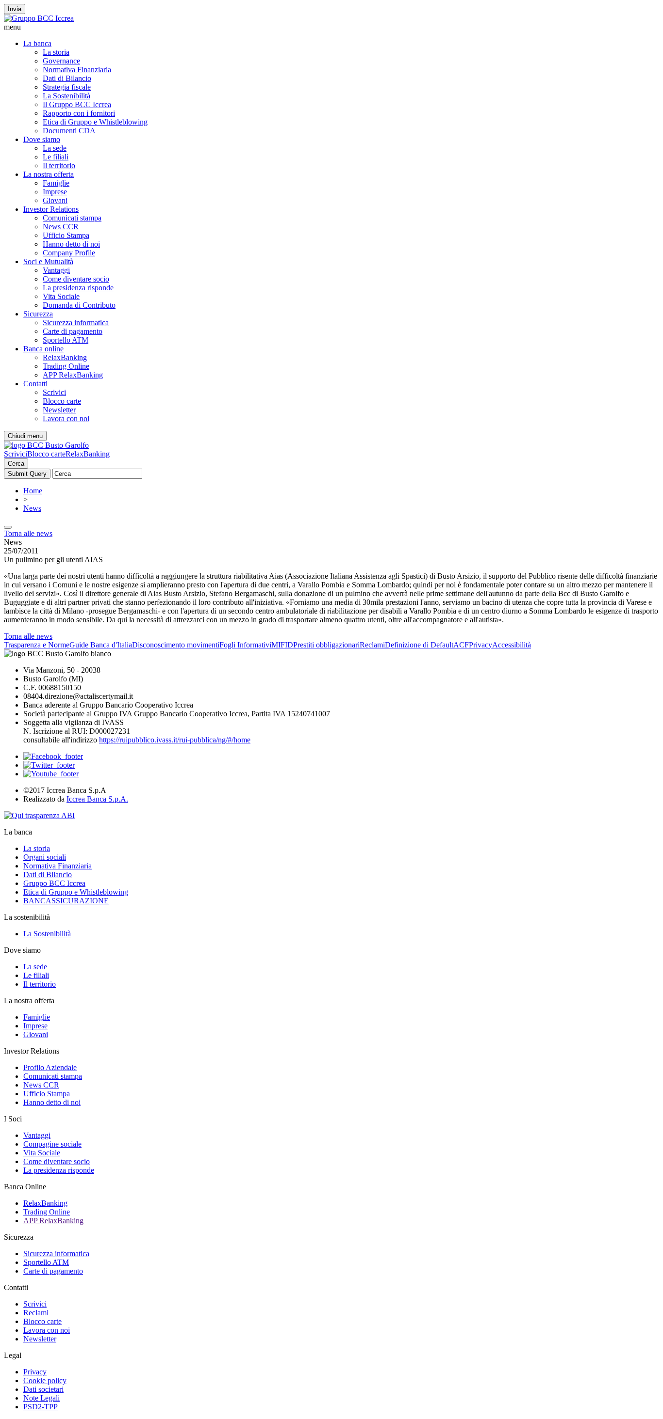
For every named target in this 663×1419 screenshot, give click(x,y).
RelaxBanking (65, 357)
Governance (61, 61)
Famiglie (56, 183)
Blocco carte (62, 401)
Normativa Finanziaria (77, 69)
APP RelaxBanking (73, 375)
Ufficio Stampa (66, 235)
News (32, 508)
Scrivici (54, 392)
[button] (331, 27)
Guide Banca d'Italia (100, 645)
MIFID (282, 645)
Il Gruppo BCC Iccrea (77, 104)
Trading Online (66, 366)
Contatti (35, 383)
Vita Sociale (61, 296)
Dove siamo (41, 139)
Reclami (372, 645)
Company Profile (69, 253)
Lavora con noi (66, 418)
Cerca (16, 463)
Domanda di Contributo (79, 305)
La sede (54, 148)
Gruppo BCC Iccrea (54, 883)
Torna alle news (28, 533)
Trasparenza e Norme (36, 645)
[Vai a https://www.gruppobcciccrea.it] (39, 18)
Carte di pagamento (72, 331)
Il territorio (59, 165)
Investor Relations (51, 209)
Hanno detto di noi (71, 244)
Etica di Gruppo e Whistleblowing (95, 122)
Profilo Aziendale (50, 1067)
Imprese (55, 192)
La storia (56, 52)
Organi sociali (44, 857)
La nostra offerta (48, 174)
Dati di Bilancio (67, 78)
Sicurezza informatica (76, 322)
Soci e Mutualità (48, 261)
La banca (37, 43)
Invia (14, 9)
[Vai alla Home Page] (46, 445)
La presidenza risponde (78, 288)
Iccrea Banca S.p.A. (97, 799)
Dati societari (43, 1389)
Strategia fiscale (67, 87)
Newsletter (59, 410)
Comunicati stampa (72, 218)
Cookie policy (44, 1380)
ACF (461, 645)
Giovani (55, 200)
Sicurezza (38, 314)
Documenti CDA (69, 130)
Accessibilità (511, 645)
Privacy (480, 645)
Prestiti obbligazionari (326, 645)
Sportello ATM (65, 340)
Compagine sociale (52, 1144)
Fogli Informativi (245, 645)
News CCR (61, 226)
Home (32, 491)
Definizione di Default (419, 645)
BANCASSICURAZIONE (66, 901)
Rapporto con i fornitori (79, 113)
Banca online (43, 349)
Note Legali (41, 1398)
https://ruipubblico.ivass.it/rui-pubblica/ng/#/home (174, 740)
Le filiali (55, 157)
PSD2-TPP (40, 1407)
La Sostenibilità (66, 96)
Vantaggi (56, 270)
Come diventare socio (76, 279)
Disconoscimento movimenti (175, 645)
